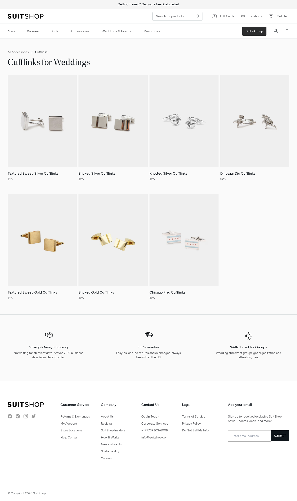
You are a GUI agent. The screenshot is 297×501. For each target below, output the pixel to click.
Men (11, 31)
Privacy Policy (191, 423)
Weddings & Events (116, 31)
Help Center (68, 437)
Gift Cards (227, 16)
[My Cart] (287, 31)
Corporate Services (154, 423)
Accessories (79, 31)
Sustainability (110, 451)
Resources (152, 31)
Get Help (283, 16)
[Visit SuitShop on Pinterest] (18, 416)
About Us (107, 416)
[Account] (275, 31)
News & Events (111, 444)
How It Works (110, 437)
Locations (255, 16)
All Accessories (18, 52)
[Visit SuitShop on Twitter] (33, 416)
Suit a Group (254, 31)
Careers (106, 458)
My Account (68, 423)
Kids (54, 31)
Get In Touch (150, 416)
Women (33, 31)
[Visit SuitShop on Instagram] (26, 416)
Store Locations (71, 430)
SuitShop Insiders (113, 430)
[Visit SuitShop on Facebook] (10, 416)
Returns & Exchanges (75, 416)
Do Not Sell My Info (195, 430)
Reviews (107, 423)
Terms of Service (193, 416)
